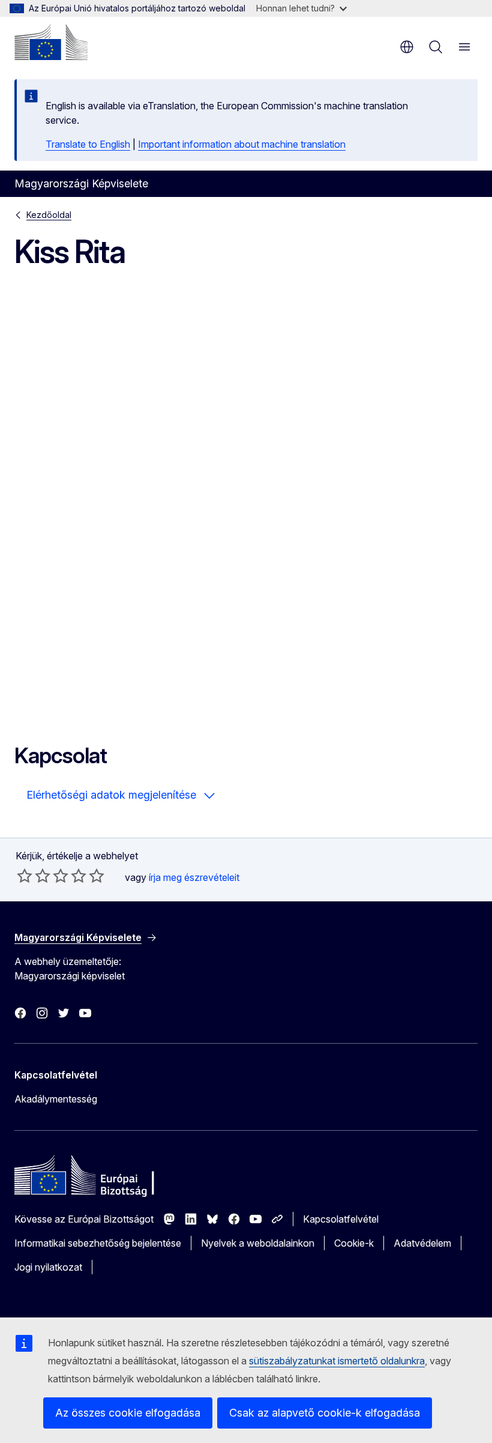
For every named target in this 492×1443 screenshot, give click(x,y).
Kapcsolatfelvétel (341, 1219)
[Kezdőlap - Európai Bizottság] (51, 42)
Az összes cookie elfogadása (127, 1412)
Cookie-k (354, 1243)
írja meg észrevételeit (194, 877)
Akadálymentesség (55, 1099)
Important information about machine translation (242, 144)
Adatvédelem (422, 1243)
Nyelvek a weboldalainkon (257, 1243)
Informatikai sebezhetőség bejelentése (97, 1243)
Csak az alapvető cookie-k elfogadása (324, 1412)
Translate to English (88, 144)
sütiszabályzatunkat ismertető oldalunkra (337, 1361)
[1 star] (25, 875)
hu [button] (407, 47)
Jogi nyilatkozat (48, 1267)
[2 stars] (34, 875)
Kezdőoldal (48, 215)
